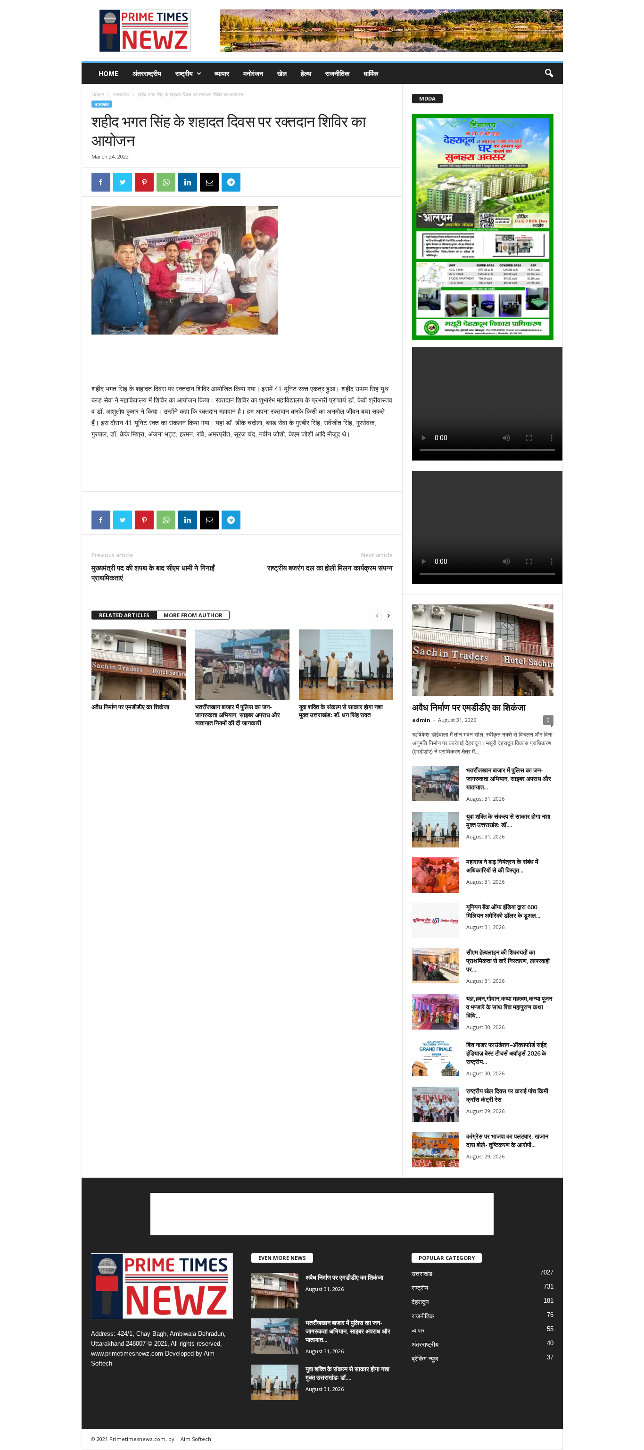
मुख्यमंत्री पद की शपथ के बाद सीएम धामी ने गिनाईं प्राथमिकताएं (153, 572)
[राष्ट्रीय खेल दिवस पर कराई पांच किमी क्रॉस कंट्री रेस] (435, 1104)
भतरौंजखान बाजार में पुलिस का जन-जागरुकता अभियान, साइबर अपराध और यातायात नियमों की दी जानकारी (237, 715)
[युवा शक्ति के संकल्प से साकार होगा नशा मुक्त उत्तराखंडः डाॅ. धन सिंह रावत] (346, 664)
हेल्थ (306, 73)
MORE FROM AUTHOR (193, 615)
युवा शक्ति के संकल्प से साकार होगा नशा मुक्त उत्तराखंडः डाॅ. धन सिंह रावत (341, 711)
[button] (548, 73)
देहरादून (420, 1302)
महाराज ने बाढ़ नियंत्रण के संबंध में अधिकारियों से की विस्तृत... (502, 865)
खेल (282, 73)
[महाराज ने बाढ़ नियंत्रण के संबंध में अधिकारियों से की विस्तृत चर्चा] (435, 875)
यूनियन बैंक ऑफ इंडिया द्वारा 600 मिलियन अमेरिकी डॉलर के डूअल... (503, 911)
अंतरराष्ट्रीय (146, 73)
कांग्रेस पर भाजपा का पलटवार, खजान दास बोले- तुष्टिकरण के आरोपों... (507, 1140)
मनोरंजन (253, 73)
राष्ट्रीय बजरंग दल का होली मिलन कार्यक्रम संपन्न (330, 567)
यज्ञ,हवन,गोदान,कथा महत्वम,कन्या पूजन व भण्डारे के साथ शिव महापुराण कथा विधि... (509, 1007)
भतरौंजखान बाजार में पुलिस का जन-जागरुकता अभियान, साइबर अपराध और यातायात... (508, 778)
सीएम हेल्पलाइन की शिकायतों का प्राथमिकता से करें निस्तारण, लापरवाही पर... (508, 960)
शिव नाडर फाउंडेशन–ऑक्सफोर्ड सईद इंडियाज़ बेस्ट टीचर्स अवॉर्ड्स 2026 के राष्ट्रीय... (506, 1053)
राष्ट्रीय (184, 73)
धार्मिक (370, 73)
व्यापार (222, 73)
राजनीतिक (337, 73)
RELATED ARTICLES (124, 615)
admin (421, 719)
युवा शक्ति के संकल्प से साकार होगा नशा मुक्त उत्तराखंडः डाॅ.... (508, 820)
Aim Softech (196, 1438)
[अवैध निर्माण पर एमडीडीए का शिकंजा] (138, 664)
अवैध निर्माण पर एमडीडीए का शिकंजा (130, 707)
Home (108, 73)
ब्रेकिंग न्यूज (425, 1358)
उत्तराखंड (121, 94)
